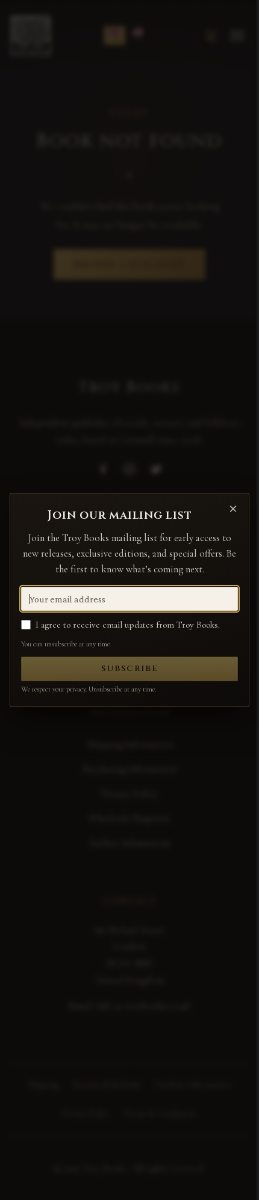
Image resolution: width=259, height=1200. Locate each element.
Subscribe (129, 668)
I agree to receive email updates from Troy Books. (128, 624)
